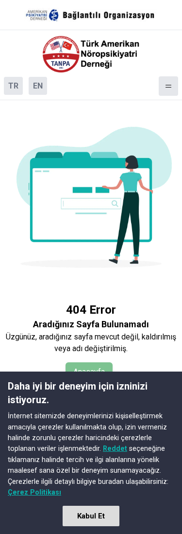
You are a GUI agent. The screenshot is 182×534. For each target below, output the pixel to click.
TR (13, 85)
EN (38, 85)
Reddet (115, 448)
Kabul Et (91, 516)
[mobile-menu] (168, 86)
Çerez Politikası (34, 492)
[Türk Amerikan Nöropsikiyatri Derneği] (91, 54)
